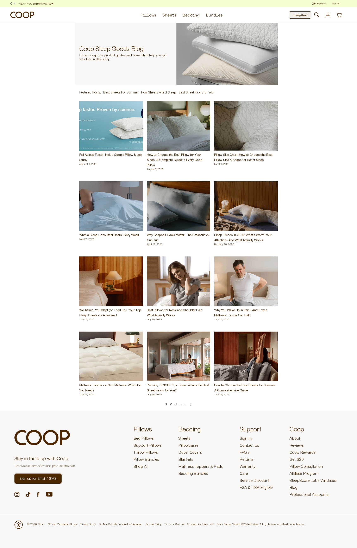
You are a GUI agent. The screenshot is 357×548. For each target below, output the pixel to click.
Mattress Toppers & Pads (200, 467)
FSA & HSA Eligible (256, 488)
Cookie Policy (153, 524)
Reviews (296, 446)
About (294, 439)
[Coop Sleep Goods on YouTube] (49, 494)
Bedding (191, 14)
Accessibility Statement (200, 524)
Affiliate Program (303, 474)
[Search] (316, 14)
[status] (342, 15)
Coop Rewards (302, 453)
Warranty (247, 467)
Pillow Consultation (306, 467)
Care (244, 474)
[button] (38, 479)
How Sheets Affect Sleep (158, 92)
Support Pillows (147, 446)
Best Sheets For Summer (121, 92)
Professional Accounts (308, 495)
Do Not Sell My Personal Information (120, 524)
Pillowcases (188, 446)
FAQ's (244, 453)
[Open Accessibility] (18, 525)
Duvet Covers (190, 453)
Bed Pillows (143, 439)
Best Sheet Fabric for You (196, 92)
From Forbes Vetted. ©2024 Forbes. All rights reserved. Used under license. (261, 524)
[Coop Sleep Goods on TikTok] (28, 494)
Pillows (148, 14)
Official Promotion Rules (62, 524)
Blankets (185, 460)
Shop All (140, 467)
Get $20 (296, 460)
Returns (246, 460)
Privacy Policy (88, 524)
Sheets (169, 14)
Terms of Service (174, 524)
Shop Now (47, 4)
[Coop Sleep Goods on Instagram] (16, 494)
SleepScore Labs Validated (312, 481)
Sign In (246, 439)
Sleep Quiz (300, 15)
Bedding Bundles (193, 474)
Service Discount (254, 481)
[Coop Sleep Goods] (22, 14)
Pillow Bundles (146, 460)
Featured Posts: (90, 92)
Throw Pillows (145, 453)
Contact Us (249, 446)
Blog (293, 488)
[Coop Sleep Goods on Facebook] (38, 494)
